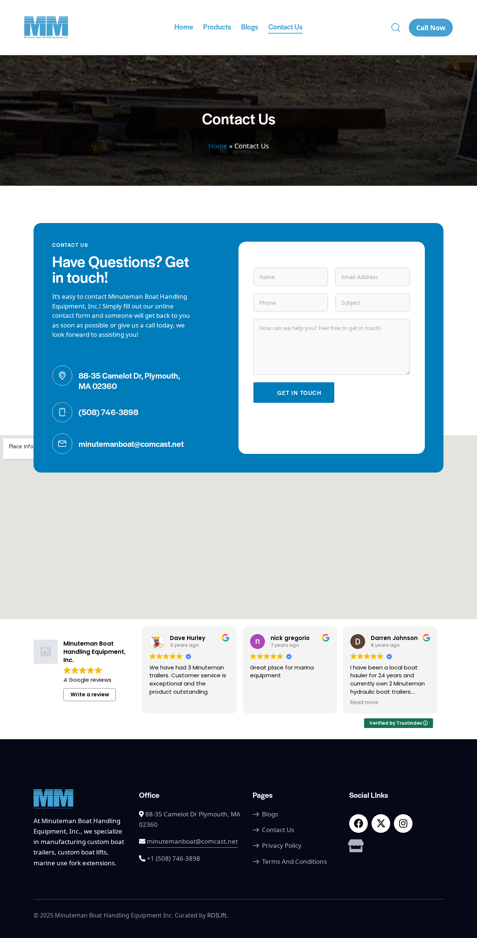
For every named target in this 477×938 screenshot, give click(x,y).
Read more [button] (364, 702)
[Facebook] (358, 823)
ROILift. (217, 915)
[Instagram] (403, 823)
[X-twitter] (381, 823)
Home (217, 145)
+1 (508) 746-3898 (173, 858)
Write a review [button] (89, 694)
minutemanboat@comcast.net (192, 841)
